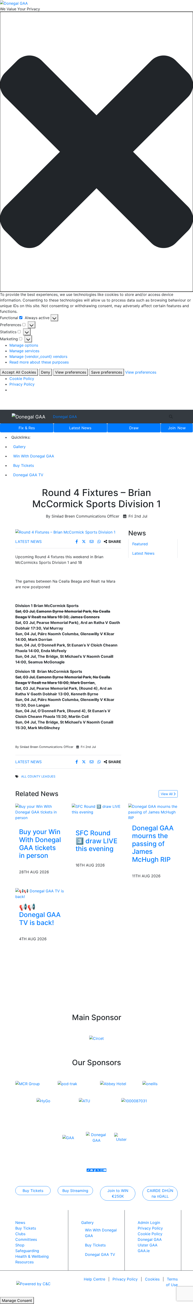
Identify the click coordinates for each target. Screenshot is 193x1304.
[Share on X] (84, 541)
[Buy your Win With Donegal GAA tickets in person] (40, 811)
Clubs (20, 1233)
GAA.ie (144, 1250)
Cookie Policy (21, 378)
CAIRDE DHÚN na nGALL (160, 1193)
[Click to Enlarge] (68, 532)
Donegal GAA (65, 416)
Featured (140, 544)
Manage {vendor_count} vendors (38, 356)
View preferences (70, 372)
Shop (19, 1245)
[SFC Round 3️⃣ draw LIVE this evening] (96, 808)
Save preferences (106, 372)
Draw (134, 428)
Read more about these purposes (39, 362)
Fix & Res (27, 428)
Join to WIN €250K (117, 1193)
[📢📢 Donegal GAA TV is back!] (40, 893)
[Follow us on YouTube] (104, 1170)
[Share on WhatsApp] (99, 541)
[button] (96, 152)
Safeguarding (27, 1250)
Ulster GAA (147, 1245)
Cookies (152, 1279)
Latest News (28, 541)
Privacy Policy (22, 384)
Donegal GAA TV (28, 474)
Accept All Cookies (19, 372)
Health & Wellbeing (32, 1256)
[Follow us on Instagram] (101, 1170)
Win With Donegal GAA (33, 456)
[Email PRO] (91, 1170)
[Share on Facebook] (77, 541)
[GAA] (68, 1137)
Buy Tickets (23, 465)
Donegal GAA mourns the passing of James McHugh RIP (153, 843)
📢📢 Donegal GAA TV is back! (40, 915)
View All (167, 794)
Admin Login (149, 1222)
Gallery (19, 446)
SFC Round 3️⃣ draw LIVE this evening (96, 841)
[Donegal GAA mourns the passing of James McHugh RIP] (153, 811)
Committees (26, 1239)
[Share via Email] (92, 541)
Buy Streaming (75, 1190)
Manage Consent (17, 1300)
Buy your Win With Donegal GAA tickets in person (40, 843)
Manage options (23, 345)
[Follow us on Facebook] (94, 1170)
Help (94, 1279)
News (80, 428)
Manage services (24, 350)
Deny (45, 372)
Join (177, 428)
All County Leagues (38, 776)
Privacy (125, 1279)
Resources (24, 1262)
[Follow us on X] (98, 1170)
